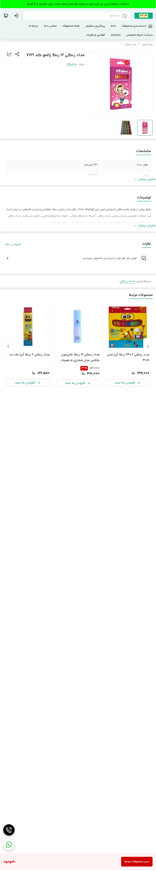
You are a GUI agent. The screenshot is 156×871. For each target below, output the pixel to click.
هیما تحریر (147, 45)
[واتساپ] (9, 844)
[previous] (148, 346)
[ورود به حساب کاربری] (16, 15)
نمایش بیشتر (147, 179)
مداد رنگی (130, 45)
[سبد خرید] (5, 15)
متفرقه (72, 64)
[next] (8, 346)
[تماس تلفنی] (9, 830)
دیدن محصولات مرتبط (136, 861)
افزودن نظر (13, 244)
